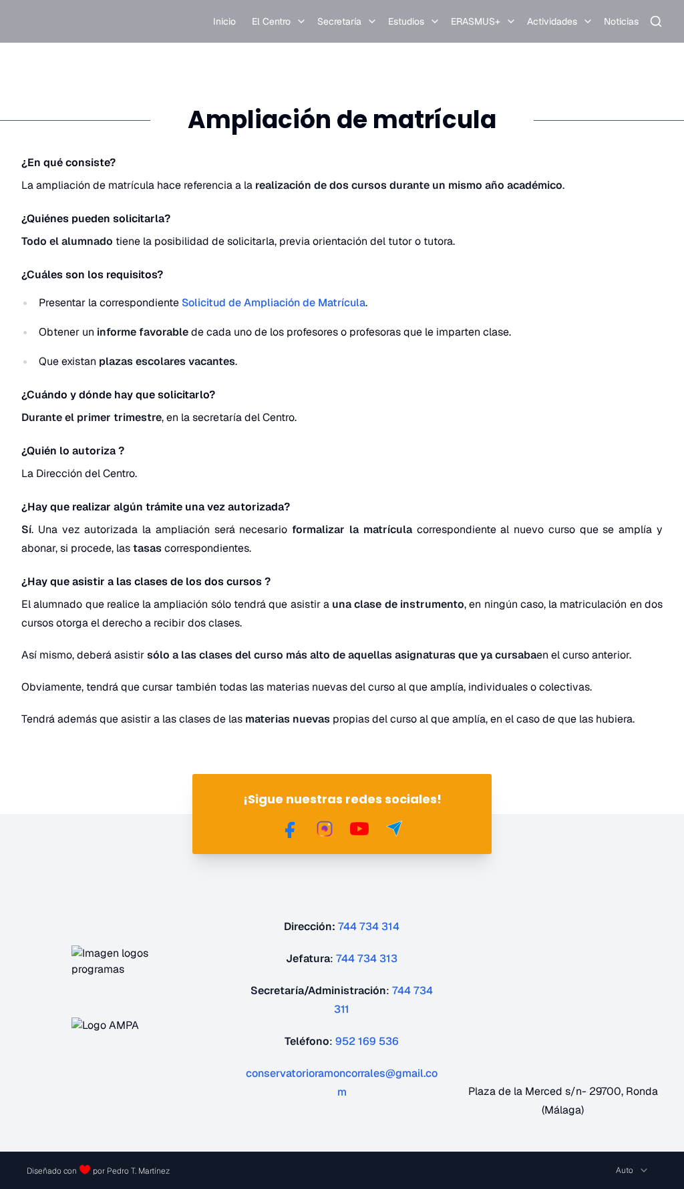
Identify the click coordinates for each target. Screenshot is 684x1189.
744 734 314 (368, 926)
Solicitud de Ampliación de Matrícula (273, 303)
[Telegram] (394, 828)
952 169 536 (367, 1041)
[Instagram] (324, 828)
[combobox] (632, 1170)
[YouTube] (359, 828)
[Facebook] (290, 828)
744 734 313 (366, 958)
